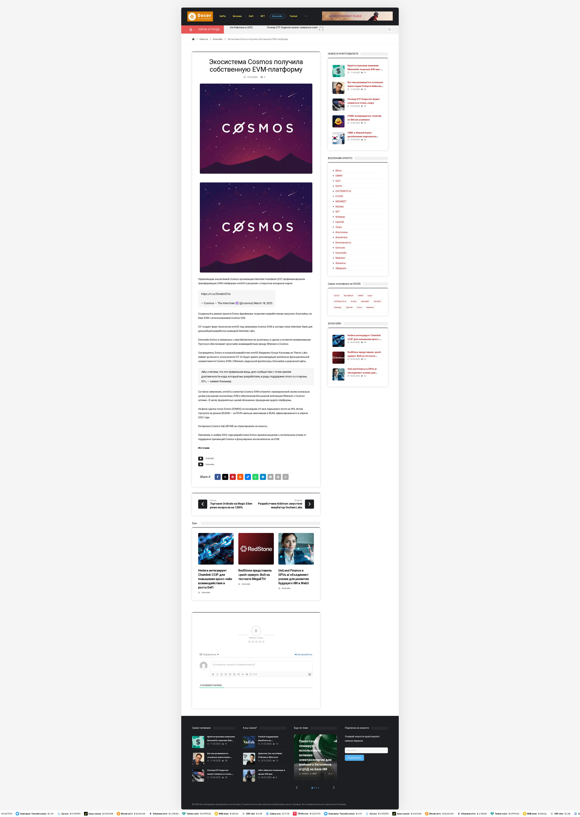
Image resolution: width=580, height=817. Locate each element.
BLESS (336, 296)
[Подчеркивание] (221, 674)
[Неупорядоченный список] (234, 674)
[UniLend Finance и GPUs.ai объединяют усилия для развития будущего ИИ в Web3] (338, 374)
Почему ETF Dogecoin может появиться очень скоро (242, 27)
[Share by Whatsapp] (255, 477)
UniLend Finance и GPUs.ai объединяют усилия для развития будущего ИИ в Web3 (365, 373)
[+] (255, 674)
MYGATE (377, 301)
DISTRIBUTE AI (340, 301)
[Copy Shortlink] (286, 477)
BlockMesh (348, 296)
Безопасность (343, 242)
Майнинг (340, 258)
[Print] (278, 477)
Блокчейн (210, 464)
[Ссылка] (247, 674)
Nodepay (340, 216)
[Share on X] (225, 477)
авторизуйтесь (304, 654)
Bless (338, 170)
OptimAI (339, 222)
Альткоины (341, 232)
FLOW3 (339, 196)
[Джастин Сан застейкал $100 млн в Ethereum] (249, 759)
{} (251, 674)
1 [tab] (312, 788)
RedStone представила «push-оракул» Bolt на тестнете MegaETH (365, 356)
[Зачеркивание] (226, 674)
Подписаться (354, 758)
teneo (359, 307)
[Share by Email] (270, 477)
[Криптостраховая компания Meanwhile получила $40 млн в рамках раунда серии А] (338, 71)
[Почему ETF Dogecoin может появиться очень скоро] (338, 105)
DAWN (338, 175)
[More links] (306, 16)
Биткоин (340, 247)
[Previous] (319, 29)
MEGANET (340, 201)
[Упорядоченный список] (230, 674)
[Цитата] (238, 674)
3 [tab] (316, 788)
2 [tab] (314, 788)
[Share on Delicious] (248, 477)
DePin (338, 186)
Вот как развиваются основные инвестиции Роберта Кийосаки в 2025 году (365, 86)
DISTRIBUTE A (343, 191)
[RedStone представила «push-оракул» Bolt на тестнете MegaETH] (338, 358)
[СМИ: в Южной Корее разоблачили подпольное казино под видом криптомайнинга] (338, 138)
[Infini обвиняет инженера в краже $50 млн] (249, 776)
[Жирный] (213, 674)
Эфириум (340, 268)
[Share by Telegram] (263, 477)
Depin (370, 296)
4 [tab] (318, 788)
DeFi (337, 180)
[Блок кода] (243, 674)
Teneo (338, 227)
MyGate (339, 206)
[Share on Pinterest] (233, 477)
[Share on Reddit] (240, 477)
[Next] (323, 29)
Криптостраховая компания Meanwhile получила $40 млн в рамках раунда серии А (365, 69)
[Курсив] (217, 674)
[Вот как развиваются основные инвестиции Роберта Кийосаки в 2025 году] (338, 88)
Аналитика (341, 237)
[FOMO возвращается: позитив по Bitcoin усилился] (338, 121)
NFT (337, 211)
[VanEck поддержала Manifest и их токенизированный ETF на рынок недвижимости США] (249, 742)
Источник (203, 448)
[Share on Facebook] (218, 477)
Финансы (340, 263)
